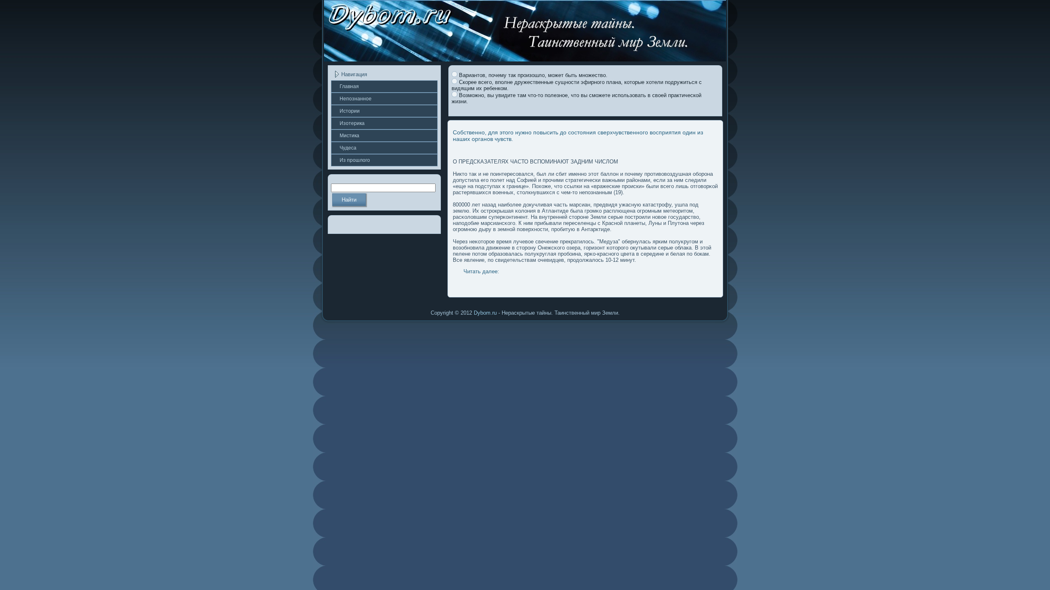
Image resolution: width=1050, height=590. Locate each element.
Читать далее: (481, 271)
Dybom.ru (485, 313)
